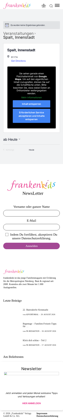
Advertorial (32, 314)
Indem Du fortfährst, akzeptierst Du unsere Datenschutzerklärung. (33, 236)
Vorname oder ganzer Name (31, 206)
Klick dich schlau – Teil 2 (34, 340)
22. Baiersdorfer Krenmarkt (35, 310)
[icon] (44, 6)
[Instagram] (10, 292)
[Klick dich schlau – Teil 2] (12, 342)
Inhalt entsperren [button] (31, 103)
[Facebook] (5, 292)
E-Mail (31, 220)
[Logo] (17, 6)
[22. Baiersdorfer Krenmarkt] (12, 312)
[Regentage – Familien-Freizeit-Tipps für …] (12, 327)
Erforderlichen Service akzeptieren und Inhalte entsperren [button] (32, 116)
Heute (31, 149)
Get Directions (18, 60)
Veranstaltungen (18, 33)
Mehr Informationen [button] (31, 97)
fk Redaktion (32, 331)
